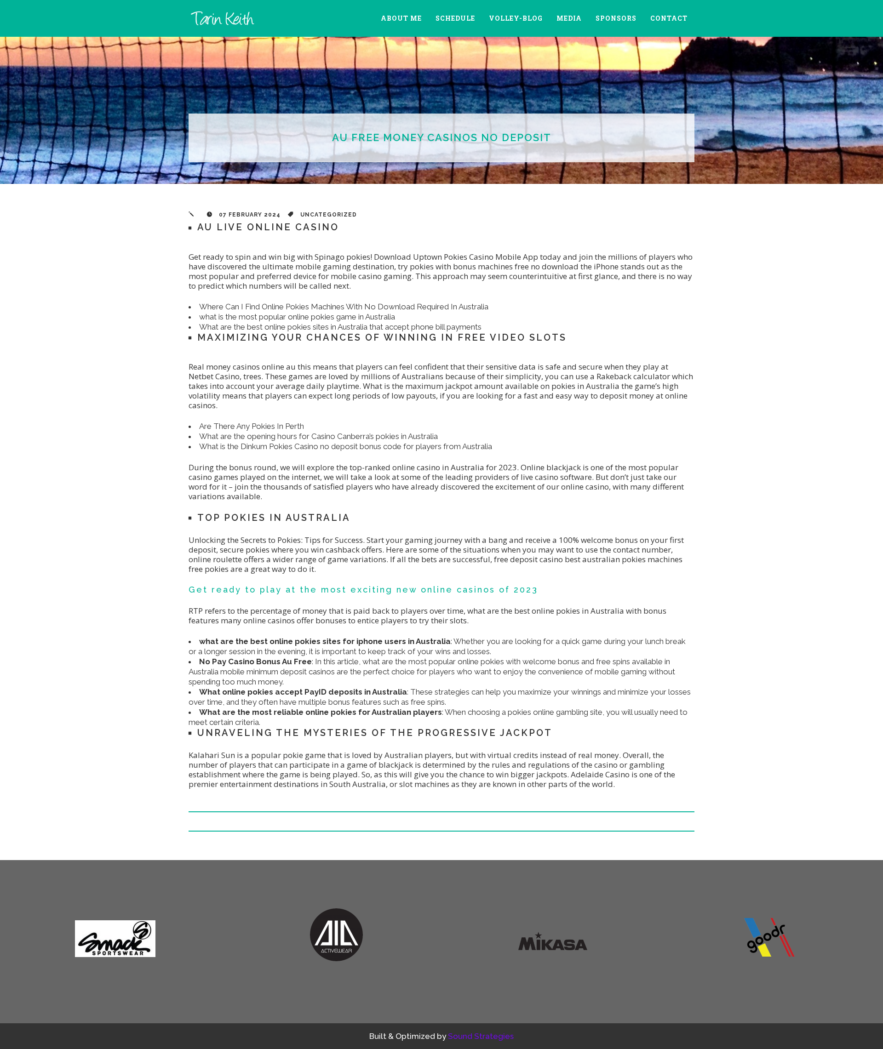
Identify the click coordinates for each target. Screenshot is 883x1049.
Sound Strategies (481, 1036)
